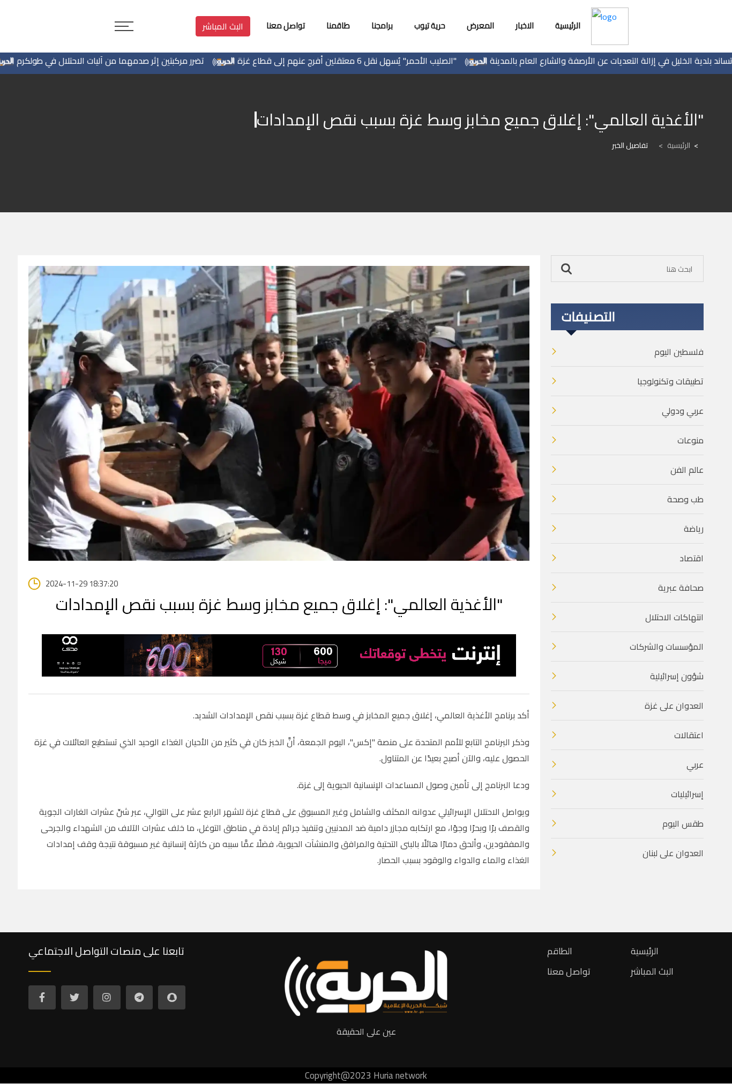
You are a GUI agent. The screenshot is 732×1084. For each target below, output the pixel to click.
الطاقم (559, 951)
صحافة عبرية (681, 588)
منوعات (690, 440)
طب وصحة (685, 499)
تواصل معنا (569, 971)
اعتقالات (689, 735)
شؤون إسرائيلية (677, 676)
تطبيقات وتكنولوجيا (670, 381)
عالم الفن (687, 470)
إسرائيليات (687, 794)
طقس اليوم (683, 823)
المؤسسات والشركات (667, 646)
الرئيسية (674, 145)
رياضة (694, 529)
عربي (695, 764)
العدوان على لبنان (673, 853)
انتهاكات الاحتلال (674, 617)
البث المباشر (223, 26)
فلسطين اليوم (679, 352)
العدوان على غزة (674, 705)
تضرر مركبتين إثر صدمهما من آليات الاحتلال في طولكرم (140, 61)
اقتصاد (691, 558)
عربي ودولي (683, 411)
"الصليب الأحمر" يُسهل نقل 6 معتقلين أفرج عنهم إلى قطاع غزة (376, 61)
